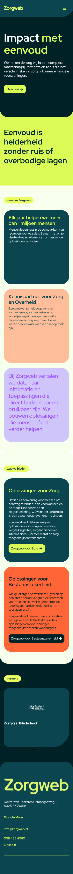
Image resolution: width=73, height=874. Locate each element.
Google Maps (13, 817)
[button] (29, 749)
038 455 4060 (14, 838)
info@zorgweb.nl (16, 829)
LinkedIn (10, 845)
